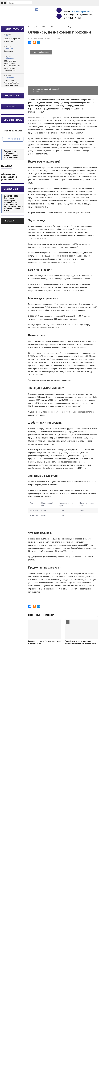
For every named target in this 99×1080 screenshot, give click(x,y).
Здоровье (9, 48)
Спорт (14, 106)
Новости (39, 27)
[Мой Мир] (38, 42)
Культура (8, 106)
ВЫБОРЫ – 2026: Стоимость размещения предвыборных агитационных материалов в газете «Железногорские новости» (13, 203)
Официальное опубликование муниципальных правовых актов (11, 154)
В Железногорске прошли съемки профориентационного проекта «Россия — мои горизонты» (12, 66)
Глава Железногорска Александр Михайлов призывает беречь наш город (80, 642)
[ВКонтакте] (29, 42)
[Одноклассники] (34, 42)
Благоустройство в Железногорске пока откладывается (44, 642)
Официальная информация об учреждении (9, 177)
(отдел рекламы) (78, 14)
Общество (10, 36)
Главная (31, 27)
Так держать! (8, 51)
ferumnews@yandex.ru (82, 11)
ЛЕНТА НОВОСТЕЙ (14, 29)
